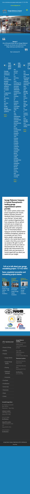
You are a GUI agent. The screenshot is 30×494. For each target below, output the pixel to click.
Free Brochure (6, 383)
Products (5, 354)
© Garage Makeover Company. (8, 442)
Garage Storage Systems (8, 362)
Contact (4, 396)
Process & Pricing (7, 347)
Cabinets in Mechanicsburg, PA (24, 280)
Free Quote (5, 380)
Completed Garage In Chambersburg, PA (14, 280)
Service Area (6, 387)
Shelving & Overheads (7, 372)
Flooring (7, 367)
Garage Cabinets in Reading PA (4, 280)
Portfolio (5, 350)
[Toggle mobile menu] (27, 10)
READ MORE (5, 115)
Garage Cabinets (8, 358)
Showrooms (5, 390)
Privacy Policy (15, 444)
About (4, 393)
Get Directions (19, 372)
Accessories (7, 377)
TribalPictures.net (24, 442)
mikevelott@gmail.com (15, 5)
